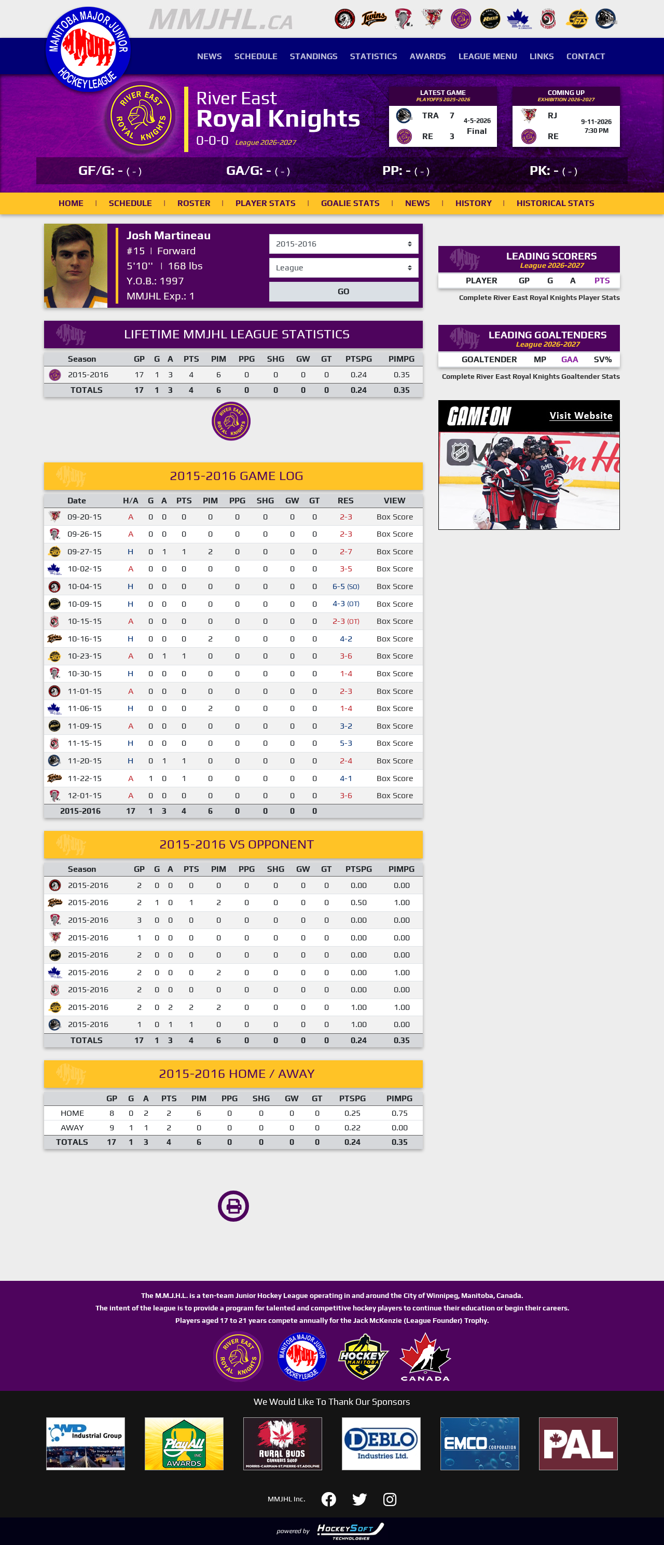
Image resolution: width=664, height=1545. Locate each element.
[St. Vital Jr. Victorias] (548, 18)
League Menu (488, 56)
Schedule (256, 56)
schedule (130, 203)
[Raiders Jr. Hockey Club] (432, 18)
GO (344, 291)
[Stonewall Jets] (577, 18)
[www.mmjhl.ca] (88, 86)
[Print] (233, 1206)
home (71, 203)
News (209, 56)
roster (194, 203)
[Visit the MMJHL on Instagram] (389, 1498)
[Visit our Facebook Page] (335, 1498)
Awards (428, 56)
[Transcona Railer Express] (606, 18)
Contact (585, 56)
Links (542, 56)
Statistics (373, 56)
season (282, 234)
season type (291, 262)
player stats (266, 203)
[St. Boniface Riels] (490, 18)
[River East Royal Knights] (461, 18)
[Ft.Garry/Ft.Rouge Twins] (374, 18)
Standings (314, 56)
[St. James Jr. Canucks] (519, 18)
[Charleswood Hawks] (344, 18)
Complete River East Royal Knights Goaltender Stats (531, 376)
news (417, 203)
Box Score (395, 517)
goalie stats (350, 203)
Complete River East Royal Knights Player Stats (539, 297)
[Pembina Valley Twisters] (403, 18)
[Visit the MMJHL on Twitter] (366, 1498)
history (473, 203)
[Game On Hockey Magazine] (529, 464)
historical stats (555, 203)
